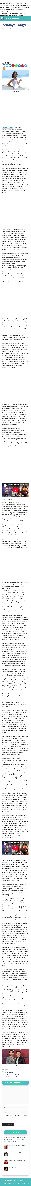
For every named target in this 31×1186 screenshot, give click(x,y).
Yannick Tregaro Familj (12, 1074)
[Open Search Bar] (24, 18)
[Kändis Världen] (2, 18)
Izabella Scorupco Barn (12, 1077)
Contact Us (23, 1180)
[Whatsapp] (16, 65)
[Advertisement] (15, 45)
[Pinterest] (13, 65)
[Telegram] (25, 65)
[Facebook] (4, 65)
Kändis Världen (11, 18)
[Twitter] (7, 65)
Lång (6, 1070)
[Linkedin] (10, 65)
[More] (4, 68)
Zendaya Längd (7, 127)
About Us (16, 1180)
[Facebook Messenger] (19, 65)
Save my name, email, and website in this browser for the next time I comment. (15, 1118)
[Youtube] (22, 65)
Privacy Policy (8, 1180)
